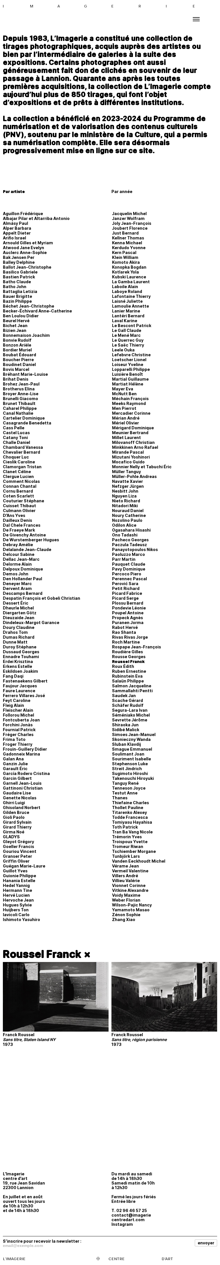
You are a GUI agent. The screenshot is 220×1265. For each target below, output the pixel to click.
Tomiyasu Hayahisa (132, 822)
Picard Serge (125, 598)
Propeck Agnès (127, 617)
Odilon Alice (124, 525)
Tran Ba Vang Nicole (132, 831)
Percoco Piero (126, 573)
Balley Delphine (19, 262)
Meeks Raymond (129, 403)
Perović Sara (125, 583)
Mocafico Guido (128, 461)
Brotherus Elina (19, 388)
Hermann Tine (17, 890)
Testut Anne (125, 792)
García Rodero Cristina (26, 773)
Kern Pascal (124, 252)
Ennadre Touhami (21, 656)
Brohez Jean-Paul (21, 383)
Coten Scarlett (18, 495)
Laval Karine (124, 320)
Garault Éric (15, 768)
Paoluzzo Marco (128, 554)
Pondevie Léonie (129, 607)
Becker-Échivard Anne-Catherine (37, 310)
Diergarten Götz (19, 612)
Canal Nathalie (18, 413)
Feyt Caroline (16, 700)
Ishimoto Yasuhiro (21, 919)
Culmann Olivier (19, 510)
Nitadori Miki (125, 505)
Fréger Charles (18, 734)
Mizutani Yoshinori (131, 457)
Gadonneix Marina (21, 753)
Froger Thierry (17, 744)
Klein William (125, 257)
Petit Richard (126, 588)
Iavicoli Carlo (16, 914)
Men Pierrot (124, 408)
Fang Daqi (13, 676)
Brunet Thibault (19, 403)
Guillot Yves (15, 870)
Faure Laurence (19, 690)
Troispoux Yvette (130, 841)
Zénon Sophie (126, 914)
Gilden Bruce (16, 812)
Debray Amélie (18, 544)
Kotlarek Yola (125, 271)
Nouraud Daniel (128, 510)
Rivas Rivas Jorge (130, 637)
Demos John (15, 573)
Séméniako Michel (131, 715)
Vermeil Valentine (130, 870)
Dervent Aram (17, 588)
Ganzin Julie (15, 763)
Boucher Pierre (18, 359)
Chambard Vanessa (23, 447)
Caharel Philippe (20, 408)
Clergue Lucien (18, 476)
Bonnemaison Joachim (26, 335)
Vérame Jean (125, 865)
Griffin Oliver (16, 861)
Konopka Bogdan (129, 267)
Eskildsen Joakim (20, 671)
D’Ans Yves (14, 515)
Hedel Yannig (16, 885)
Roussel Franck (128, 661)
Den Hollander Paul (22, 578)
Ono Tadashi (125, 534)
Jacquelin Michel (129, 213)
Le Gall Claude (126, 330)
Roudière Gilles (127, 651)
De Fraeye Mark (19, 530)
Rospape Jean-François (136, 646)
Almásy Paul (15, 223)
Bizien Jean (14, 330)
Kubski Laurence (129, 276)
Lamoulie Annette (130, 306)
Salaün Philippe (128, 680)
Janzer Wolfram (128, 218)
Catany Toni (15, 437)
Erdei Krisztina (18, 661)
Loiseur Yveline (127, 364)
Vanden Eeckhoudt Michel (138, 861)
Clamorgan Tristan (22, 466)
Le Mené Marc (126, 335)
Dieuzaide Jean (18, 617)
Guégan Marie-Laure (24, 865)
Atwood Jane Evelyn (23, 247)
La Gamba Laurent (131, 281)
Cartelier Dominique (24, 418)
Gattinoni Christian (23, 788)
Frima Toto (14, 739)
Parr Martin (123, 559)
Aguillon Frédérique (23, 213)
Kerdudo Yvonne (129, 247)
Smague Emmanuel (132, 749)
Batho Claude (17, 281)
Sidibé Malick (125, 729)
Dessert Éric (15, 603)
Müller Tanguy (126, 471)
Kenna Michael (127, 242)
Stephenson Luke (130, 763)
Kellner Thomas (128, 237)
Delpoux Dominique (23, 568)
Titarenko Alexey (129, 812)
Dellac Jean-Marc (21, 559)
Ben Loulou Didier (21, 315)
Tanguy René (125, 783)
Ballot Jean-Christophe (27, 267)
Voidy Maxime (126, 895)
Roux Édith (123, 666)
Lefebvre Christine (131, 354)
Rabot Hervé (125, 627)
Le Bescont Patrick (131, 325)
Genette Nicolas (19, 797)
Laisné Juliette (127, 301)
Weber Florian (126, 900)
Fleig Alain (13, 705)
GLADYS (11, 836)
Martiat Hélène (127, 383)
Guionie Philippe (19, 875)
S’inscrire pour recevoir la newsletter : (42, 1241)
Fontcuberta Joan (21, 719)
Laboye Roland (127, 291)
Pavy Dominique (128, 568)
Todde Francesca (130, 817)
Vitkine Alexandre (130, 890)
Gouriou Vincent (19, 851)
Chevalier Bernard (21, 452)
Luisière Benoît (127, 374)
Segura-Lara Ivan (130, 710)
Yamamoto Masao (131, 909)
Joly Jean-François (131, 223)
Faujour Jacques (20, 685)
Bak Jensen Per (18, 257)
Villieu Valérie (126, 880)
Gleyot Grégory (18, 841)
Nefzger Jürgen (128, 486)
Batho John (14, 286)
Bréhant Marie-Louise (25, 374)
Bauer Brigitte (17, 296)
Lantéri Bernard (128, 315)
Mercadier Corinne (131, 413)
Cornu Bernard (18, 491)
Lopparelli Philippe (131, 369)
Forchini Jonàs (18, 724)
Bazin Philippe (17, 301)
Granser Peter (17, 856)
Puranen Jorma (128, 622)
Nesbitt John (125, 491)
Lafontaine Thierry (131, 296)
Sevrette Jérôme (129, 719)
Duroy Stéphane (19, 646)
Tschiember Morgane (134, 851)
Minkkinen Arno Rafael (135, 447)
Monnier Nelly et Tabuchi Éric (142, 466)
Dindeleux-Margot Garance (31, 622)
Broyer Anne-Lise (20, 393)
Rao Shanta (124, 632)
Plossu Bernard (127, 603)
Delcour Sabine (18, 554)
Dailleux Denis (17, 520)
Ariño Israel (14, 237)
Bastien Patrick (19, 276)
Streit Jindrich (127, 768)
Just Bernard (125, 233)
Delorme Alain (17, 564)
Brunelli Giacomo (20, 398)
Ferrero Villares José (24, 695)
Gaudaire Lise (17, 792)
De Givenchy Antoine (24, 534)
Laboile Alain (125, 286)
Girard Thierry (17, 827)
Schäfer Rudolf (128, 705)
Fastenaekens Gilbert (25, 680)
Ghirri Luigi (14, 802)
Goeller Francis (18, 846)
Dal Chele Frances (21, 525)
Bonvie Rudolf (17, 340)
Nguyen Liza (124, 495)
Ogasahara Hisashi (131, 530)
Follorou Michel (18, 715)
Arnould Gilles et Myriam (28, 242)
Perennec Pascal (129, 578)
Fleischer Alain (18, 710)
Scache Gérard (127, 700)
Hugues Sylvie (17, 904)
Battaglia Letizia (20, 291)
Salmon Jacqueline (131, 685)
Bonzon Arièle (17, 345)
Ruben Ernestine (129, 671)
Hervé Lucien (16, 895)
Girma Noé (13, 831)
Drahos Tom (15, 632)
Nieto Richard (126, 500)
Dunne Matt (15, 642)
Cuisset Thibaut (19, 505)
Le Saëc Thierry (128, 345)
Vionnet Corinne (129, 885)
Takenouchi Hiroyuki (133, 778)
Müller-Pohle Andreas (134, 476)
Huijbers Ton (16, 909)
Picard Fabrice (127, 593)
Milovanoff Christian (133, 442)
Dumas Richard (18, 637)
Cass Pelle (13, 427)
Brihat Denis (15, 379)
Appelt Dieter (17, 233)
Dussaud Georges (21, 651)
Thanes (119, 797)
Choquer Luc (16, 457)
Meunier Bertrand (130, 432)
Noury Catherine (129, 515)
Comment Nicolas (21, 481)
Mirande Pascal (128, 452)
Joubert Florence (130, 228)
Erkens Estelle (17, 666)
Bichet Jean (15, 325)
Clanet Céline (17, 471)
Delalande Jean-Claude (27, 549)
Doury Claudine (18, 627)
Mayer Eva (122, 388)
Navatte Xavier (127, 481)
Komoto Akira (126, 262)
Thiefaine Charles (130, 802)
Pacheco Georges (130, 539)
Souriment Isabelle (131, 758)
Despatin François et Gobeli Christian (41, 598)
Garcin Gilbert (17, 778)
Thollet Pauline (127, 807)
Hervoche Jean (18, 900)
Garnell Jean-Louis (22, 783)
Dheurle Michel (18, 607)
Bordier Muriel (17, 349)
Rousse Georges (129, 656)
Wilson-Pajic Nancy (132, 904)
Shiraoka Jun (125, 724)
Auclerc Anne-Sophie (25, 252)
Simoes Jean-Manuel (134, 734)
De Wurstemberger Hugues (31, 539)
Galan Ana (13, 758)
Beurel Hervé (16, 320)
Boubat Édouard (19, 354)
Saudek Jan (124, 695)
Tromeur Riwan (127, 846)
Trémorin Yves (127, 836)
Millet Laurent (126, 437)
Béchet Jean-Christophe (28, 306)
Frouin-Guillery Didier (25, 749)
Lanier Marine (126, 310)
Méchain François (130, 398)
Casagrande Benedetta (27, 422)
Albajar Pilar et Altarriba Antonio (36, 218)
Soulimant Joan (128, 753)
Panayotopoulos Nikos (135, 549)
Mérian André (126, 418)
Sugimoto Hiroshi (130, 773)
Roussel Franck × (47, 954)
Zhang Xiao (123, 919)
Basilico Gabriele (20, 271)
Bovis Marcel (16, 369)
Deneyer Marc (17, 583)
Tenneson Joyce (129, 788)
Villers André (125, 875)
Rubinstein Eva (127, 676)
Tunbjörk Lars (126, 856)
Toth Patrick (125, 827)
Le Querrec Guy (128, 340)
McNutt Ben (124, 393)
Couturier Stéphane (23, 500)
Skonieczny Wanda (131, 739)
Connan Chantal (19, 486)
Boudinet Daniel (19, 364)
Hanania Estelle (19, 880)
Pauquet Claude (128, 564)
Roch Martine (126, 642)
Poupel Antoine (128, 612)
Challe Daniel (16, 442)
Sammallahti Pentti (132, 690)
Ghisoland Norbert (21, 807)
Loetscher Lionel (129, 359)
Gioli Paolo (14, 817)
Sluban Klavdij (126, 744)
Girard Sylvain (17, 822)
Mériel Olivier (125, 422)
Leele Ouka (123, 349)
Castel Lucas (16, 432)
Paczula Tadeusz (129, 544)
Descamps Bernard (22, 593)
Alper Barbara (17, 228)
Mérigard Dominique (133, 427)
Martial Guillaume (130, 379)
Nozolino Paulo (127, 520)
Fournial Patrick (19, 729)
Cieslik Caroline (19, 461)
